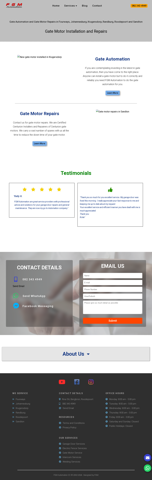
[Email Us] (147, 457)
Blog (85, 5)
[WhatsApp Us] (147, 468)
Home (56, 5)
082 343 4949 (139, 5)
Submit (113, 320)
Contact (97, 5)
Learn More (112, 93)
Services (69, 5)
